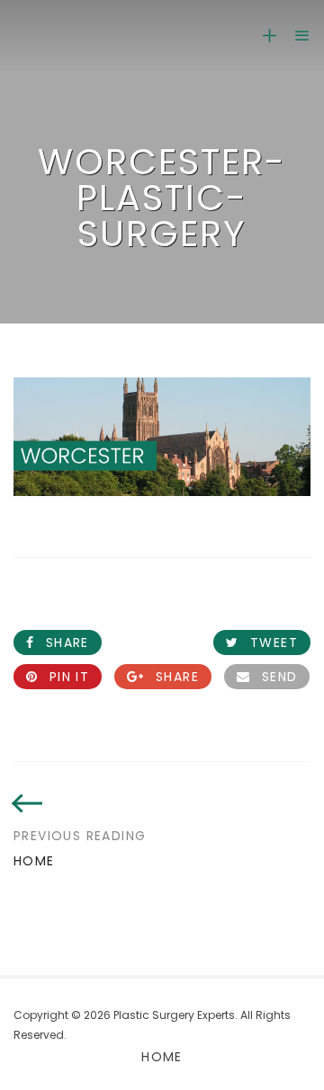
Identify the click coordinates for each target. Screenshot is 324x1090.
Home (162, 1056)
